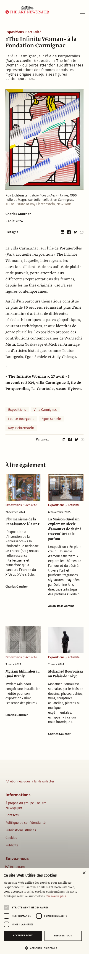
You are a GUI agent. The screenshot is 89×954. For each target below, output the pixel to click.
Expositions (14, 32)
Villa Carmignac (45, 409)
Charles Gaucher (18, 214)
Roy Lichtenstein (21, 428)
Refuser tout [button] (63, 935)
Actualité (34, 32)
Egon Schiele (51, 418)
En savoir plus (56, 896)
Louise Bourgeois (21, 418)
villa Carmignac (51, 382)
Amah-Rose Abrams (61, 606)
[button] (43, 948)
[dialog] (44, 911)
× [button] (84, 873)
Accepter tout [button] (23, 935)
